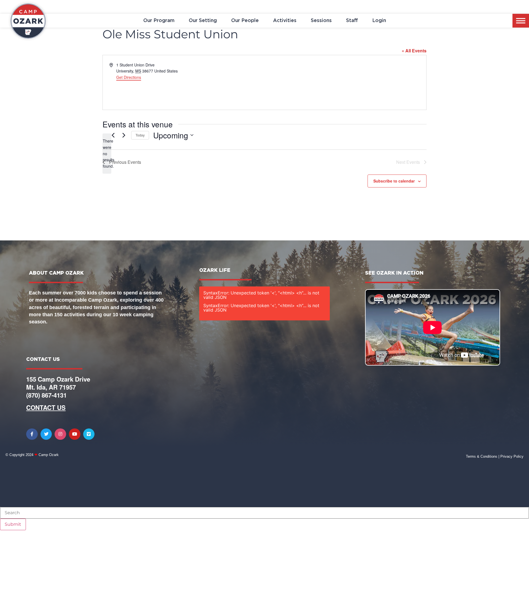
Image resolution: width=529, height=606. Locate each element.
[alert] (106, 153)
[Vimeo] (89, 434)
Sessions (321, 20)
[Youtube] (74, 434)
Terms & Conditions (481, 456)
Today (140, 135)
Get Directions (128, 77)
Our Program (158, 20)
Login (379, 20)
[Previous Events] (113, 135)
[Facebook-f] (32, 434)
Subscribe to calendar (394, 181)
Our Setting (203, 20)
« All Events (414, 50)
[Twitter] (46, 434)
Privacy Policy (511, 456)
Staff (352, 20)
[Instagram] (60, 434)
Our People (245, 20)
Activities (284, 20)
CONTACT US (46, 407)
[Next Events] (123, 135)
